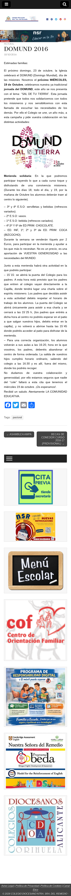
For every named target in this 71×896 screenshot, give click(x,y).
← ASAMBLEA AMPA (19, 434)
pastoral (17, 417)
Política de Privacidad (27, 886)
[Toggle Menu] (9, 459)
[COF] (35, 630)
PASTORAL (9, 43)
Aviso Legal (7, 886)
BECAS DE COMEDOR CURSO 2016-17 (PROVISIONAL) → (52, 439)
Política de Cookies (51, 886)
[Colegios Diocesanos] (35, 826)
